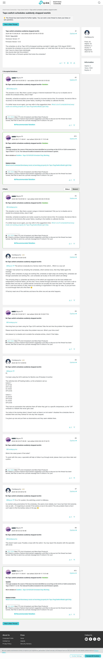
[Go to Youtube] (86, 639)
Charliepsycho (16, 255)
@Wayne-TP (10, 266)
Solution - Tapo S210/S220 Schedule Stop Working (32, 155)
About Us (6, 635)
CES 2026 (10, 117)
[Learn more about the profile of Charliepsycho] (9, 256)
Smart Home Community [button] (57, 2)
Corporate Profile (8, 638)
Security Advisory (25, 644)
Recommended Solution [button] (25, 125)
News (22, 638)
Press (22, 635)
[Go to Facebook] (90, 639)
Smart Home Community (9, 9)
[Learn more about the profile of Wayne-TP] (9, 79)
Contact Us (6, 641)
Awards (22, 641)
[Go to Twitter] (94, 639)
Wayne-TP (19, 78)
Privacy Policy (7, 644)
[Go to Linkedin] (98, 639)
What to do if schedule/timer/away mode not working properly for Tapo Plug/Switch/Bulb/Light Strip (38, 165)
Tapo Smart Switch (23, 9)
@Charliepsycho (12, 88)
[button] (4, 2)
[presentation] (8, 79)
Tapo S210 (14, 36)
